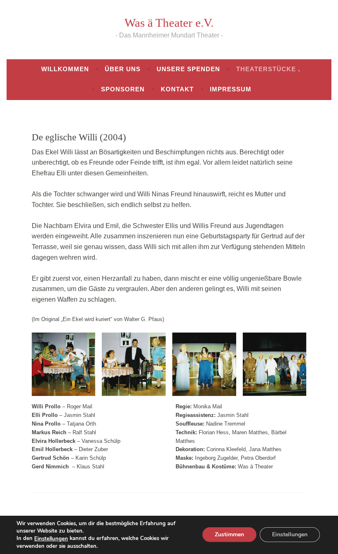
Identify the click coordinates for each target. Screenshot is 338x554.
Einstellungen (51, 538)
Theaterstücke (266, 68)
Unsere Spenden (188, 68)
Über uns (123, 68)
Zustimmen (229, 535)
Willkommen (65, 68)
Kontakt (177, 89)
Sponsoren (123, 89)
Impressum (230, 89)
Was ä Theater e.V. (169, 22)
